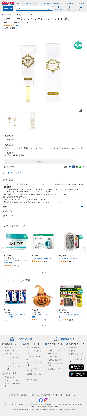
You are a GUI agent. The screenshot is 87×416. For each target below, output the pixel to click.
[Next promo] (84, 249)
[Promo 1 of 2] (42, 273)
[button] (50, 8)
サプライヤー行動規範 (12, 380)
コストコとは (10, 344)
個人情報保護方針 (44, 395)
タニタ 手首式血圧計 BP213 (68, 258)
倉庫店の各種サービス (76, 354)
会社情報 (8, 347)
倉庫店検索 (73, 347)
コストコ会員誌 (31, 380)
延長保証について (54, 369)
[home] (8, 3)
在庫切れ (39, 161)
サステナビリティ (11, 363)
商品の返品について (54, 360)
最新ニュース (9, 351)
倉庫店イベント (74, 351)
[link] (70, 166)
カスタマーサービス (54, 350)
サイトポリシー (58, 395)
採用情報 (8, 354)
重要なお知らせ (53, 353)
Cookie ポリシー (72, 395)
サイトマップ (13, 395)
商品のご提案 (9, 377)
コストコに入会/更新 (33, 347)
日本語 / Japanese (67, 3)
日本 (80, 3)
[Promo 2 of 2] (45, 273)
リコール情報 (52, 357)
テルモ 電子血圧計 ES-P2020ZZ (42, 258)
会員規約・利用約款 (28, 395)
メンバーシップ (33, 344)
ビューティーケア (14, 15)
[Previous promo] (3, 249)
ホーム (4, 15)
